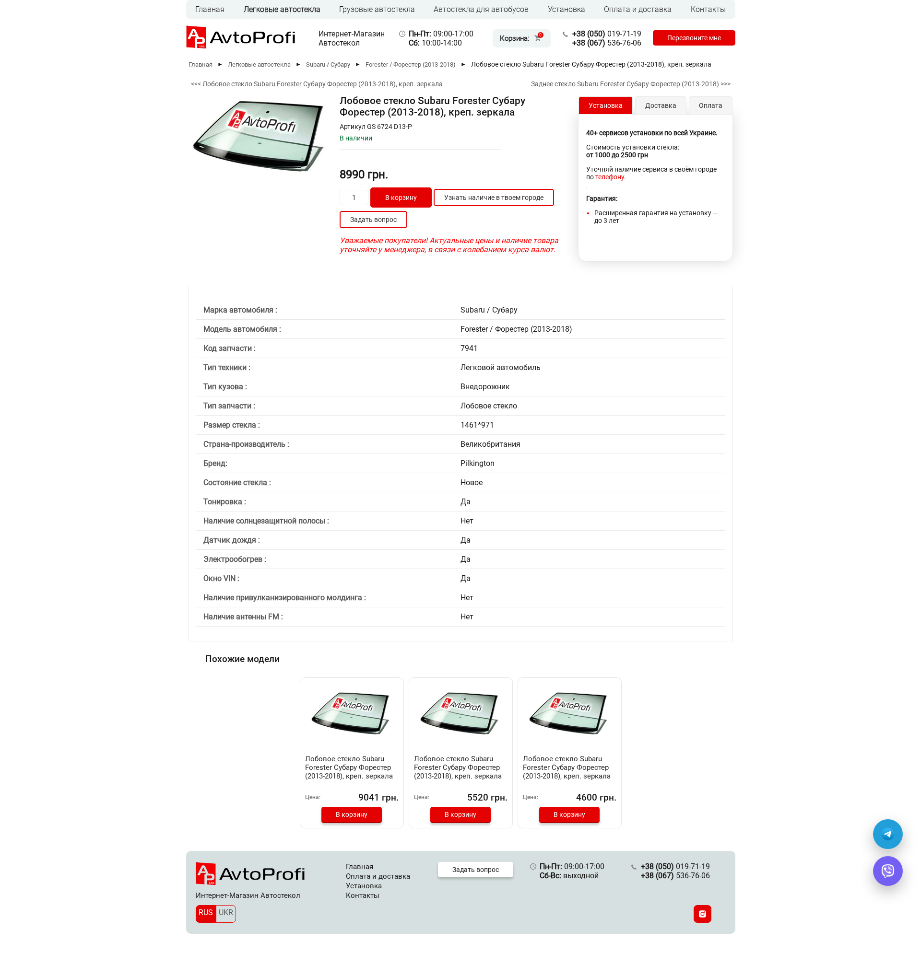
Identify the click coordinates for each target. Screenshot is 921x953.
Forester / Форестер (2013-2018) (411, 64)
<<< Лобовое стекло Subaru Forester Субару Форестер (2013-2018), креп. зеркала (317, 84)
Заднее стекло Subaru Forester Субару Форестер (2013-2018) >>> (631, 84)
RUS (206, 912)
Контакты (708, 9)
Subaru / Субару (328, 64)
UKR (226, 912)
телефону (609, 177)
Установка (566, 9)
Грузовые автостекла (377, 9)
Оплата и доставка (638, 9)
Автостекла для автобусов (481, 9)
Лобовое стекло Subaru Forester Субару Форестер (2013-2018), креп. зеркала (349, 767)
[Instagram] (702, 914)
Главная (209, 9)
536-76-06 (606, 42)
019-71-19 (606, 33)
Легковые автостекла (282, 9)
